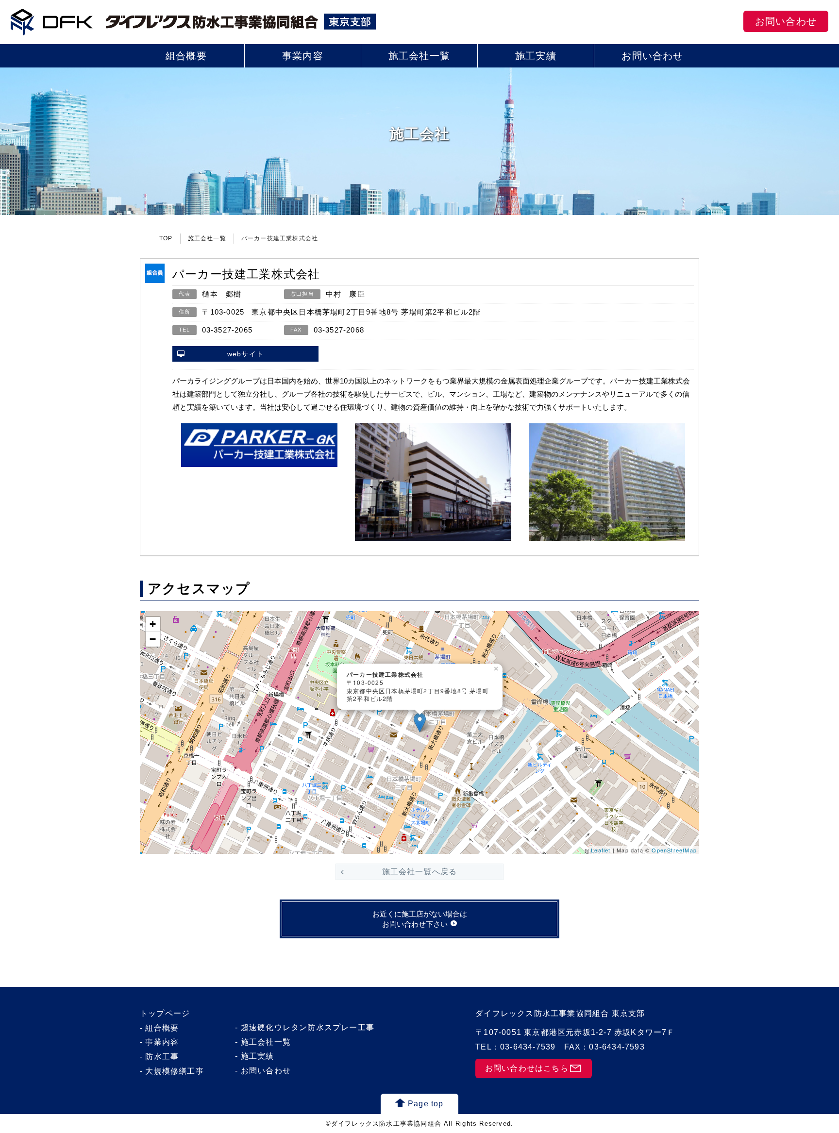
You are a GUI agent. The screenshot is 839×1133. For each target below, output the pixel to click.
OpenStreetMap (674, 850)
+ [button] (153, 624)
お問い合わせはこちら (527, 1068)
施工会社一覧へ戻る (419, 871)
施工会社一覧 (419, 55)
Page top (426, 1104)
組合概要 (186, 55)
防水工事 (162, 1056)
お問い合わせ (786, 21)
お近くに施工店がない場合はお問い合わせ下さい (419, 919)
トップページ (165, 1013)
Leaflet (600, 850)
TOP (166, 238)
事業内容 (302, 55)
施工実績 (535, 55)
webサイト (245, 354)
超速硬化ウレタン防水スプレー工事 (307, 1027)
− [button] (153, 639)
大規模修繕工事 (174, 1071)
